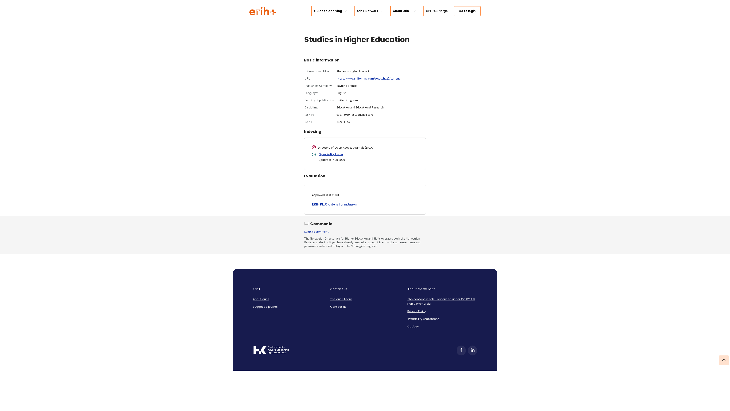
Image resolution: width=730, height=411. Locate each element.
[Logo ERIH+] (262, 11)
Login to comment (316, 231)
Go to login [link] (467, 11)
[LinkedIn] (472, 350)
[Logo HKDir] (271, 350)
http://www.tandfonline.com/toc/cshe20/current (368, 78)
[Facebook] (461, 350)
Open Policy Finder (331, 154)
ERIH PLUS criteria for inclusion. (334, 204)
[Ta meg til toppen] (724, 360)
